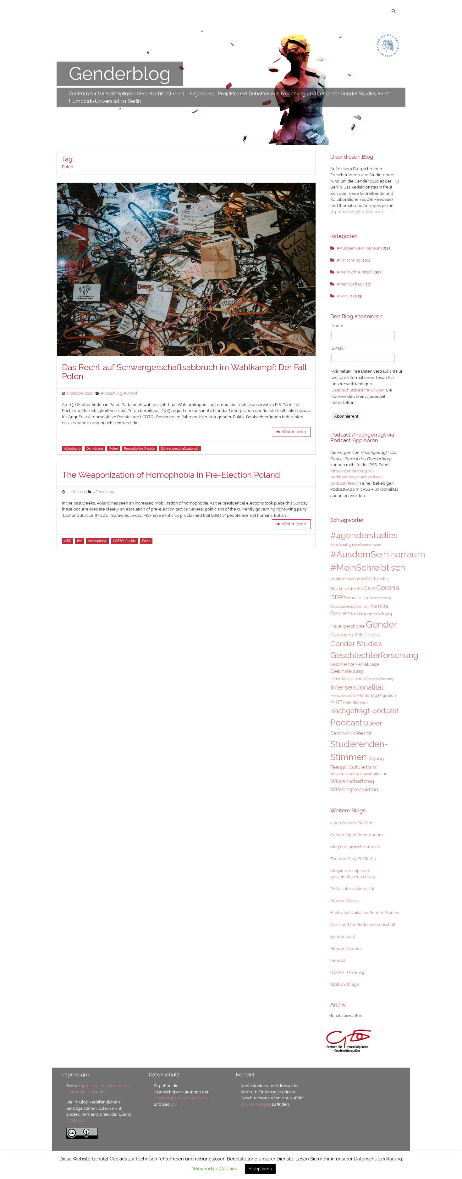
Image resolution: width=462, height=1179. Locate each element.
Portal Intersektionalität (352, 888)
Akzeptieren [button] (260, 1168)
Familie (379, 606)
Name (337, 325)
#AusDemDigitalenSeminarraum (355, 545)
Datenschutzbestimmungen (358, 390)
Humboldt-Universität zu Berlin (183, 1098)
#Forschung (111, 393)
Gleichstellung (346, 671)
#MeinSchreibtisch (355, 272)
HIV (79, 541)
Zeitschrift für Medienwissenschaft (362, 924)
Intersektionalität (356, 687)
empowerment (358, 606)
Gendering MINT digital (355, 634)
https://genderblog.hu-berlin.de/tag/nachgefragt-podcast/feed (356, 477)
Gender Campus (345, 948)
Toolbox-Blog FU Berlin (353, 858)
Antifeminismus (345, 579)
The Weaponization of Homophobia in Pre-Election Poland (171, 475)
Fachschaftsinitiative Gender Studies (364, 912)
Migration (387, 695)
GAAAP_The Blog (347, 972)
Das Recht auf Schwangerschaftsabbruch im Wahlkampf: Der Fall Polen (184, 372)
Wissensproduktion (354, 789)
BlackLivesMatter (346, 588)
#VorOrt (130, 393)
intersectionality (381, 679)
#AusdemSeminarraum (359, 248)
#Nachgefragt (350, 284)
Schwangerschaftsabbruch (180, 448)
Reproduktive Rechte (139, 448)
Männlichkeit (355, 702)
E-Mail (339, 348)
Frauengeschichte (347, 626)
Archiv (383, 579)
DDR (336, 597)
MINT (336, 702)
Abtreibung (72, 448)
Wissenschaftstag (352, 781)
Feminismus (344, 614)
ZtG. (173, 1104)
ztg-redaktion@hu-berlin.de (356, 211)
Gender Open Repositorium (356, 834)
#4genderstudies (364, 535)
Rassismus (342, 733)
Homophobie (97, 541)
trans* (372, 767)
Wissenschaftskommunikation (359, 773)
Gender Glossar (345, 900)
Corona (387, 588)
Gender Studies (356, 643)
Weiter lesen (294, 431)
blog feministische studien (355, 846)
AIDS (67, 541)
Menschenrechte (343, 695)
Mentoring (367, 695)
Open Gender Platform (352, 823)
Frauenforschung (375, 614)
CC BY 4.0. (75, 1120)
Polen (113, 448)
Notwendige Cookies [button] (214, 1168)
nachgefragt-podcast (364, 711)
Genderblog (120, 73)
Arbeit (368, 578)
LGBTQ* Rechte (124, 541)
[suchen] (393, 10)
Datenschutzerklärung (378, 1159)
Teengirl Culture (347, 767)
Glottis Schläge (344, 984)
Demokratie (94, 448)
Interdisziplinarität (349, 678)
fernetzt (337, 960)
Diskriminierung (379, 598)
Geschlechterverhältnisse (354, 664)
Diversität (337, 606)
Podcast (346, 722)
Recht (364, 733)
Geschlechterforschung (374, 655)
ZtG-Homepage (256, 1104)
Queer (372, 723)
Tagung (376, 758)
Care (369, 588)
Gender (381, 624)
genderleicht (342, 936)
